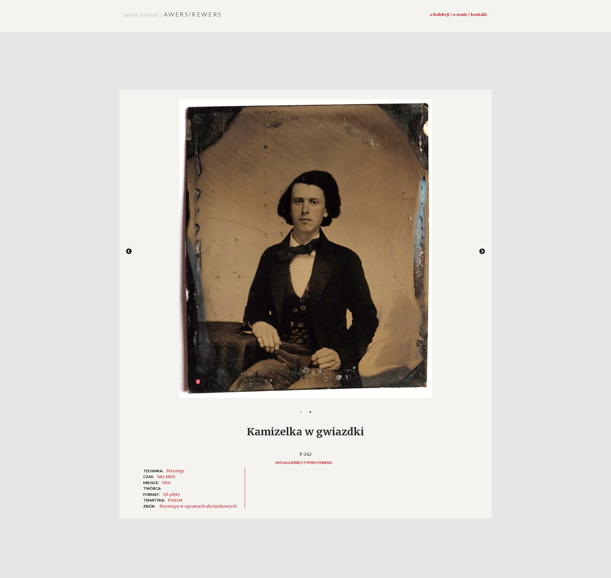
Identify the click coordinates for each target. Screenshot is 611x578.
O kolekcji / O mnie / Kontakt (458, 14)
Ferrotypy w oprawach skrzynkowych (198, 506)
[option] (305, 251)
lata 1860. (166, 476)
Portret (175, 500)
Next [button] (482, 251)
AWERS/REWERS (173, 14)
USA (166, 482)
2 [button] (310, 412)
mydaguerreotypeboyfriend (304, 462)
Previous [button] (129, 251)
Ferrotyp (175, 470)
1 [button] (301, 412)
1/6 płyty (171, 494)
